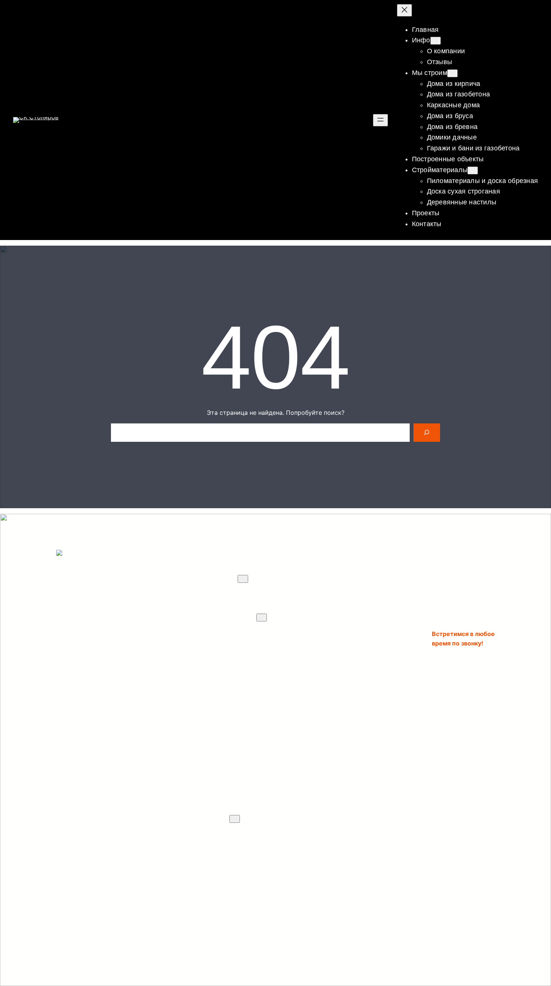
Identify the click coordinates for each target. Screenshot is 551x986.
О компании (374, 569)
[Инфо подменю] (435, 41)
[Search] (426, 432)
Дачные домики (305, 645)
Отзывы (368, 584)
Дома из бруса (303, 614)
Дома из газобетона (311, 584)
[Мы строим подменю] (452, 73)
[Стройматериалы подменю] (472, 170)
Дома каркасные (306, 599)
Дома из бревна (305, 629)
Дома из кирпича (307, 569)
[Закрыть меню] (404, 10)
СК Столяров (272, 958)
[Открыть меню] (380, 120)
